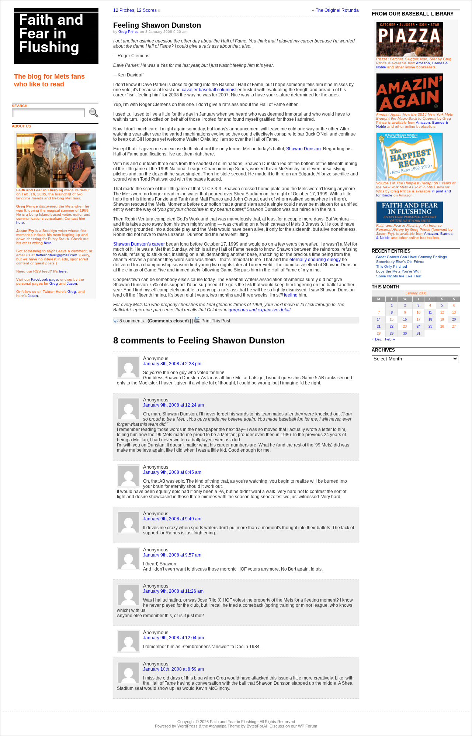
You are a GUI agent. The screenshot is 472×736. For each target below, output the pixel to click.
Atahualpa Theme (224, 726)
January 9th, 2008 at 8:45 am (172, 472)
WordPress (187, 726)
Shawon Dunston (303, 148)
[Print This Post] (197, 321)
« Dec (377, 339)
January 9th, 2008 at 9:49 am (172, 518)
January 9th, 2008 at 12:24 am (173, 405)
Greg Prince (128, 32)
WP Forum (307, 726)
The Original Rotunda (337, 10)
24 (418, 326)
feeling (291, 295)
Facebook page (44, 279)
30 (405, 333)
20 (454, 319)
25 (430, 326)
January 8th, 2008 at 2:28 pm (172, 363)
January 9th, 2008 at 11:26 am (173, 591)
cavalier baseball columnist (209, 89)
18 (430, 319)
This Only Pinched (391, 266)
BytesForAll (257, 726)
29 (391, 333)
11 (430, 312)
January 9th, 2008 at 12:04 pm (173, 637)
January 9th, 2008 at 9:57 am (172, 555)
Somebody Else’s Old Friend (400, 262)
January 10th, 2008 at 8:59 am (173, 669)
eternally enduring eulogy (315, 259)
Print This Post (215, 321)
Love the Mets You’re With (398, 271)
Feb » (390, 339)
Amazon (423, 63)
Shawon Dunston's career (139, 244)
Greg (53, 283)
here (20, 222)
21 (379, 326)
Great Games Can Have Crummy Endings (411, 257)
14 (379, 319)
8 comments (131, 321)
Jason (72, 283)
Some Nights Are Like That (398, 276)
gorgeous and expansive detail (260, 309)
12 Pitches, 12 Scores (135, 10)
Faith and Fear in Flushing (233, 721)
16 (405, 319)
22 (391, 326)
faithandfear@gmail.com (56, 255)
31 (418, 333)
